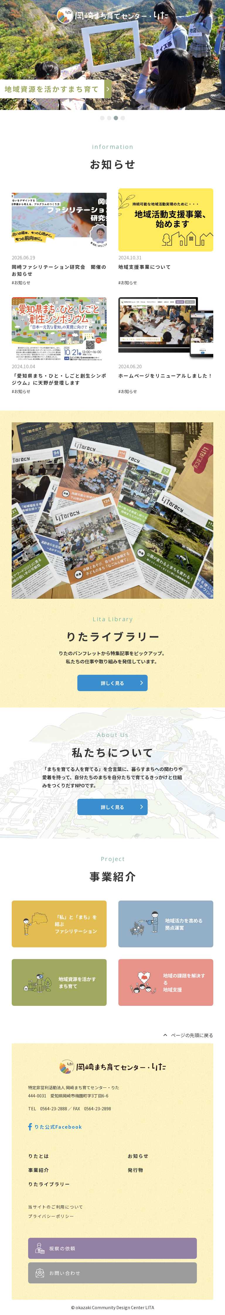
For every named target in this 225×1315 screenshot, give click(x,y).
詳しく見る (112, 682)
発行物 (136, 1169)
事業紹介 (38, 1169)
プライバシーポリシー (51, 1216)
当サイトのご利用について (55, 1207)
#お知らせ (21, 282)
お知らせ (138, 1155)
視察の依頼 (62, 1248)
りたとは (38, 1155)
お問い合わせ (65, 1272)
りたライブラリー (49, 1183)
